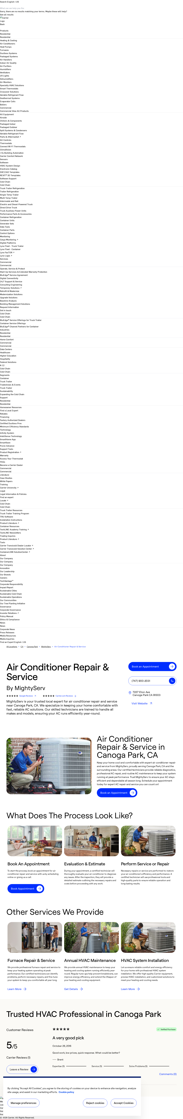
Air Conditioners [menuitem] (7, 43)
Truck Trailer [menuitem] (6, 381)
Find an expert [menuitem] (6, 497)
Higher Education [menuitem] (8, 355)
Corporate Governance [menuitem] (10, 609)
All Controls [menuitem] (5, 139)
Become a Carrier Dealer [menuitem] (11, 464)
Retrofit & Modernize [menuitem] (9, 290)
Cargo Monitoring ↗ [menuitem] (9, 239)
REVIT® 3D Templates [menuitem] (10, 175)
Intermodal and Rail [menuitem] (9, 200)
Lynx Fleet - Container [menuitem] (10, 249)
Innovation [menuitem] (5, 568)
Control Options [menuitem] (7, 233)
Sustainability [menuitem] (6, 390)
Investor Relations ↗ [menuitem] (9, 612)
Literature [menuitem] (4, 474)
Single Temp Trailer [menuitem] (9, 194)
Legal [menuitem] (2, 490)
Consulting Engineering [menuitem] (11, 284)
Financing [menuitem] (4, 416)
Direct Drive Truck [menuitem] (8, 207)
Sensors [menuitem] (4, 159)
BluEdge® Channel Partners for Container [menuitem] (19, 326)
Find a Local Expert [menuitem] (9, 410)
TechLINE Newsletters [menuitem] (10, 532)
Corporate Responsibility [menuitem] (11, 584)
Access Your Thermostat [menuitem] (11, 458)
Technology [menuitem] (5, 429)
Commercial (5, 110)
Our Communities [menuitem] (8, 600)
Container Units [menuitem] (7, 220)
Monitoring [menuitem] (5, 236)
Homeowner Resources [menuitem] (11, 407)
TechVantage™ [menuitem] (6, 580)
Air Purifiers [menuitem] (5, 65)
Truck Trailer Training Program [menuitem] (14, 513)
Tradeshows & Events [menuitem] (10, 384)
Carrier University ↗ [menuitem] (9, 487)
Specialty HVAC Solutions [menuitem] (12, 85)
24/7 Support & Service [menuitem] (11, 281)
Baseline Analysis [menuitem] (8, 300)
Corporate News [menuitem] (7, 629)
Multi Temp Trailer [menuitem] (8, 197)
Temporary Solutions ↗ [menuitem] (11, 287)
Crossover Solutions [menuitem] (9, 91)
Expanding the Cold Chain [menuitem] (12, 394)
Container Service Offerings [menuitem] (13, 323)
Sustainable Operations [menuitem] (11, 596)
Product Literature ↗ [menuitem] (9, 522)
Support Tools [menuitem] (6, 448)
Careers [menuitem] (3, 577)
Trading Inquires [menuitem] (7, 535)
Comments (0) (168, 1074)
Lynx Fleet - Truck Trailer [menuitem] (12, 245)
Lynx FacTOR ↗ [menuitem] (7, 252)
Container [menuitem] (4, 378)
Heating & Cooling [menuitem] (8, 40)
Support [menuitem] (4, 397)
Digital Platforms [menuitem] (8, 242)
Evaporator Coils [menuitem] (7, 101)
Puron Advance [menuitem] (7, 445)
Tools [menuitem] (2, 542)
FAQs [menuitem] (2, 461)
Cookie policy (66, 1092)
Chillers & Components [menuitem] (11, 120)
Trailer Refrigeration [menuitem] (9, 191)
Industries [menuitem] (4, 329)
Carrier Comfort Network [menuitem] (11, 155)
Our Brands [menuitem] (5, 574)
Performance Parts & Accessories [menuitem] (16, 213)
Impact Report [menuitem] (6, 587)
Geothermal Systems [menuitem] (10, 98)
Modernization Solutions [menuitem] (11, 294)
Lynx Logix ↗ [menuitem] (6, 255)
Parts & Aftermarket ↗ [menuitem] (10, 136)
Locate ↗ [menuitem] (4, 500)
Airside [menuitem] (3, 117)
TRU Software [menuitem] (6, 516)
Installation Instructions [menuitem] (11, 519)
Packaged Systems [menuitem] (9, 56)
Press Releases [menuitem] (7, 632)
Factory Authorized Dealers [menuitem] (12, 420)
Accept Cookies (123, 1103)
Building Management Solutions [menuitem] (15, 303)
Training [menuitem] (4, 484)
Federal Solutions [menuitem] (8, 361)
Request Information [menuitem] (9, 307)
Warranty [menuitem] (4, 455)
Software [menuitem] (4, 162)
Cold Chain (5, 184)
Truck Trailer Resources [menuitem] (11, 510)
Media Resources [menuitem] (8, 635)
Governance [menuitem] (5, 606)
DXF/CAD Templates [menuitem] (9, 171)
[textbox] (137, 773)
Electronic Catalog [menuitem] (8, 168)
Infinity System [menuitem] (7, 432)
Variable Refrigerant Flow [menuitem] (12, 94)
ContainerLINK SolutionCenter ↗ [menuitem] (15, 551)
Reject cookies (95, 1103)
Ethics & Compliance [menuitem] (10, 619)
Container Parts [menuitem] (7, 229)
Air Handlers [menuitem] (6, 59)
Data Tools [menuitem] (5, 226)
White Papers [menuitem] (6, 481)
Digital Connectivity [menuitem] (9, 278)
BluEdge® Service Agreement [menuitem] (14, 274)
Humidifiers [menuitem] (5, 69)
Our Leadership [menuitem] (7, 571)
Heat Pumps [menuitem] (6, 46)
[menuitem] (5, 33)
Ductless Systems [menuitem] (8, 53)
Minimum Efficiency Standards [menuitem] (14, 426)
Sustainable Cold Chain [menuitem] (11, 593)
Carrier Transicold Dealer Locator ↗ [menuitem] (16, 545)
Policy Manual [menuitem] (6, 616)
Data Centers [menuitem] (6, 349)
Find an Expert (7, 641)
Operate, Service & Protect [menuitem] (12, 268)
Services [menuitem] (4, 258)
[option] (34, 859)
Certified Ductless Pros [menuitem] (11, 423)
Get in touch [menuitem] (5, 310)
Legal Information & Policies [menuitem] (13, 493)
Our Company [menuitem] (6, 564)
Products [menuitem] (4, 30)
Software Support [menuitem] (8, 178)
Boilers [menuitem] (3, 104)
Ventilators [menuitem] (5, 72)
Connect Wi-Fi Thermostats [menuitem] (13, 146)
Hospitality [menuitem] (5, 358)
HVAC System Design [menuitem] (10, 165)
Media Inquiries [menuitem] (7, 638)
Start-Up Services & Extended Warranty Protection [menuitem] (23, 271)
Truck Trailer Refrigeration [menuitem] (12, 188)
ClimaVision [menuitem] (5, 149)
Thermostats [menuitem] (6, 143)
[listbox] (91, 859)
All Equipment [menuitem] (7, 114)
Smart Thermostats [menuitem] (9, 88)
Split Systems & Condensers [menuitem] (13, 130)
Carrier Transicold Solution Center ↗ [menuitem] (17, 548)
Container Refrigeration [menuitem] (11, 217)
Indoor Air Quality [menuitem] (8, 62)
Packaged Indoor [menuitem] (8, 123)
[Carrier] (91, 19)
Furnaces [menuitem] (4, 49)
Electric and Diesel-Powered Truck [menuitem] (16, 204)
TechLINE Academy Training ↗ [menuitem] (14, 529)
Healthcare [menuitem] (5, 352)
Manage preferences (23, 1103)
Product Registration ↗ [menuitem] (10, 452)
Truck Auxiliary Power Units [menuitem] (13, 210)
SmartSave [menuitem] (5, 442)
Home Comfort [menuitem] (7, 339)
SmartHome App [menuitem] (8, 439)
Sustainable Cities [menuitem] (8, 590)
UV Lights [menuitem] (4, 75)
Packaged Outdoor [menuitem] (8, 127)
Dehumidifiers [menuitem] (6, 78)
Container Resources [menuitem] (9, 526)
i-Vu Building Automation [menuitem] (12, 152)
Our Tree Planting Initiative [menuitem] (12, 603)
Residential (5, 36)
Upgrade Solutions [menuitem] (8, 297)
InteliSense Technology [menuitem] (11, 436)
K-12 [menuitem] (2, 365)
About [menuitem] (3, 555)
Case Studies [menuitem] (6, 477)
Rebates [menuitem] (4, 413)
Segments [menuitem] (5, 374)
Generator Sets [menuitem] (7, 223)
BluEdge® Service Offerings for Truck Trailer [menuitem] (21, 319)
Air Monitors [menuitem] (6, 81)
